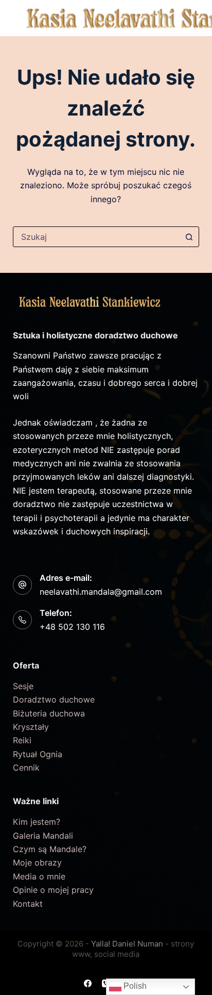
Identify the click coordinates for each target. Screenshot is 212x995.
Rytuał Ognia (37, 754)
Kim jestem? (36, 822)
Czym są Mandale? (49, 849)
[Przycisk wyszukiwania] (189, 237)
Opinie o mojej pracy (53, 890)
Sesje (23, 686)
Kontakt (28, 904)
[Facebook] (88, 983)
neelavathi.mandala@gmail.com (101, 591)
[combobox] (96, 236)
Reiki (22, 740)
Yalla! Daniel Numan (127, 944)
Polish (134, 986)
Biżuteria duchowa (49, 713)
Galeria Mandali (43, 835)
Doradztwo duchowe (54, 699)
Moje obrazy (37, 862)
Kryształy (31, 727)
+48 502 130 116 (72, 627)
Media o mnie (39, 876)
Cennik (26, 767)
